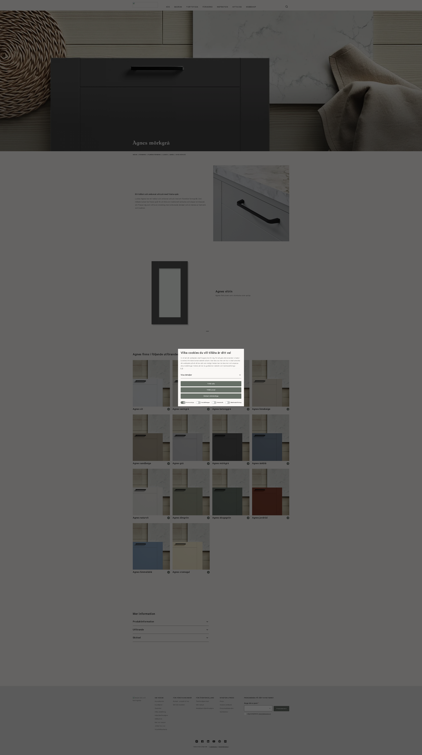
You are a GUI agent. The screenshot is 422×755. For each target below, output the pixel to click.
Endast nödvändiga (211, 396)
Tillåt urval (211, 390)
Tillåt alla (211, 384)
